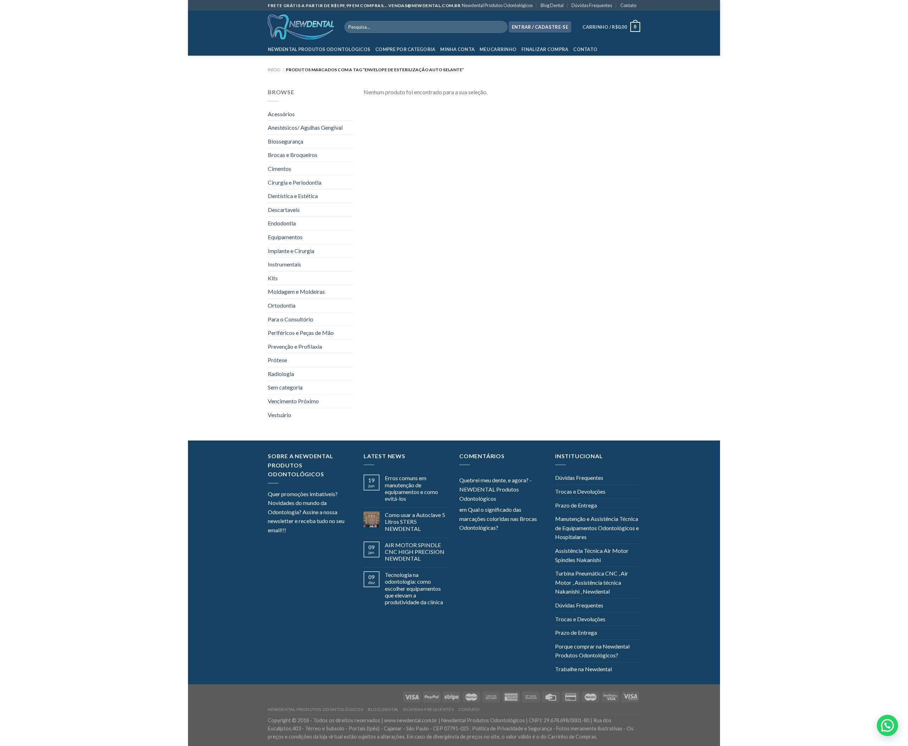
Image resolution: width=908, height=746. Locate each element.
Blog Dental (552, 5)
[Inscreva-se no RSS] (335, 531)
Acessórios (281, 114)
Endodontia (282, 223)
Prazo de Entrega (576, 505)
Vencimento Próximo (293, 401)
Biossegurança (285, 141)
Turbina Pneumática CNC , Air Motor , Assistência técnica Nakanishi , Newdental (591, 582)
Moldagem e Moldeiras (296, 291)
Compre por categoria (405, 49)
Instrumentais (284, 264)
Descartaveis (284, 209)
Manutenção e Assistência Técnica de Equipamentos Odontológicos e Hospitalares (597, 527)
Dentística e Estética (293, 195)
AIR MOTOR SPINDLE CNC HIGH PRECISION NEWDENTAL (414, 552)
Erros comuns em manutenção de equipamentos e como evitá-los (411, 488)
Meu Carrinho (498, 49)
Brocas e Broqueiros (292, 154)
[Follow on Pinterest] (326, 531)
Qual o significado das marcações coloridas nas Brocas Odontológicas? (498, 518)
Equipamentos (285, 237)
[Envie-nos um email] (317, 531)
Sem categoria (285, 387)
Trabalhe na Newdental (583, 669)
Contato (628, 5)
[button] (887, 725)
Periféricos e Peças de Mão (301, 332)
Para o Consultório (290, 319)
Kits (273, 278)
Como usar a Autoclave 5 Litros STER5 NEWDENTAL (415, 521)
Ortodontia (281, 305)
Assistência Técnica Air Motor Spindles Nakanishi (592, 555)
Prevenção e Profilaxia (295, 346)
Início (274, 69)
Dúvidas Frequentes (591, 5)
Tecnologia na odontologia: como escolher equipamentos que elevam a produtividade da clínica (414, 588)
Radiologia (281, 373)
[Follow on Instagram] (300, 531)
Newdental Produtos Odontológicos (497, 5)
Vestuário (279, 414)
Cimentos (279, 168)
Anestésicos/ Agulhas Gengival (305, 127)
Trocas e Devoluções (580, 491)
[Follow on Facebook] (291, 531)
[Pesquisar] (500, 27)
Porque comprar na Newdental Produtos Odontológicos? (592, 651)
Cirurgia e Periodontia (294, 182)
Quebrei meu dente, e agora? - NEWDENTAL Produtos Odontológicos (495, 489)
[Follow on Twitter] (309, 531)
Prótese (277, 360)
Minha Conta (457, 49)
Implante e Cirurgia (291, 250)
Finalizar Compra (544, 49)
